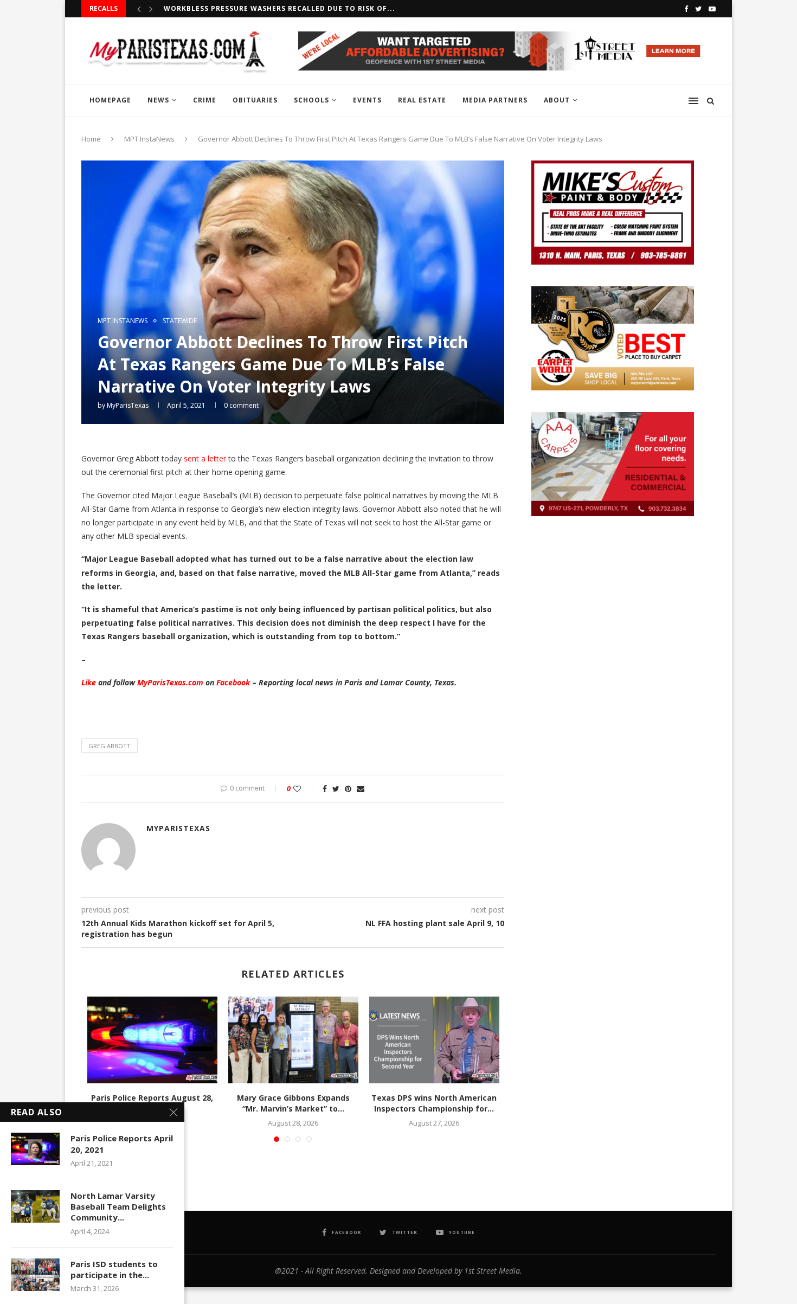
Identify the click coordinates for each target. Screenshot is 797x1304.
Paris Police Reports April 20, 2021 (121, 1143)
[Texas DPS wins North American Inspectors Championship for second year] (434, 1040)
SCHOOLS (311, 100)
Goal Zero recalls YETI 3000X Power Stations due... (271, 11)
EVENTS (367, 100)
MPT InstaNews (149, 139)
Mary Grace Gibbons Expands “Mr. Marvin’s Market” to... (293, 1103)
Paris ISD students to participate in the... (114, 1269)
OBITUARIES (255, 100)
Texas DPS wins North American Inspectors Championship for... (434, 1103)
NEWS (158, 100)
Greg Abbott (109, 746)
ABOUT (557, 100)
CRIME (204, 100)
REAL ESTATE (422, 100)
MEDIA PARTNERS (495, 100)
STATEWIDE (180, 321)
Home (91, 139)
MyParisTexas (128, 405)
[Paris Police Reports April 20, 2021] (35, 1149)
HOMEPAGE (110, 100)
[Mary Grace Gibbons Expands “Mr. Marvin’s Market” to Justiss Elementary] (293, 1040)
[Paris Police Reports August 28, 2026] (152, 1040)
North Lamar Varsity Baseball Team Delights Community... (118, 1206)
